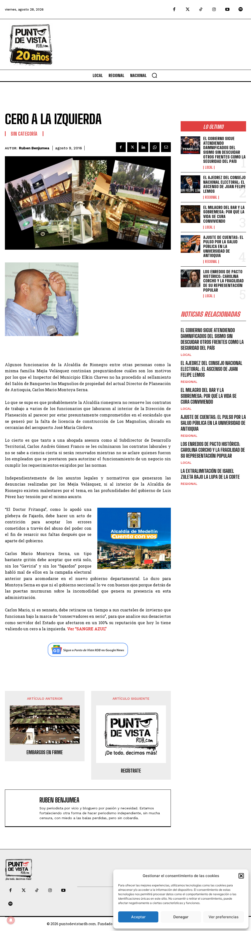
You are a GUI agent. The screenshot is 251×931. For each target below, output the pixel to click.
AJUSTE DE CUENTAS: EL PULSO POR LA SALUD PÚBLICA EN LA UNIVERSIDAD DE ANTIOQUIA (223, 246)
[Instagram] (214, 9)
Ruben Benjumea (34, 148)
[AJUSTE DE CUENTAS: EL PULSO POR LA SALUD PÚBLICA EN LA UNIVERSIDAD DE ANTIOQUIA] (190, 244)
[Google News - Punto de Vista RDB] (88, 649)
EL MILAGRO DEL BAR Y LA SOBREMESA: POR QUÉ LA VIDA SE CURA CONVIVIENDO (224, 214)
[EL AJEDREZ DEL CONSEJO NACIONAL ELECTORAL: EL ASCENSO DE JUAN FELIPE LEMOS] (190, 184)
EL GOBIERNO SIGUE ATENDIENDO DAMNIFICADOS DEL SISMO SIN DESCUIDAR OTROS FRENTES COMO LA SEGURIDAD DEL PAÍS (224, 150)
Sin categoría (24, 133)
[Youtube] (227, 9)
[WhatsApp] (155, 147)
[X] (132, 147)
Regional (211, 197)
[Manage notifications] (11, 920)
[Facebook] (174, 9)
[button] (241, 875)
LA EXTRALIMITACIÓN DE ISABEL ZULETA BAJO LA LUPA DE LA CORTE (210, 474)
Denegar (180, 917)
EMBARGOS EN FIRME (44, 752)
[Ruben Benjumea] (24, 808)
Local (209, 167)
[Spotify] (240, 9)
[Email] (166, 147)
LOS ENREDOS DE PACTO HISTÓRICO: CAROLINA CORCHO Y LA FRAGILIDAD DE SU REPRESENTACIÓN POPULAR (223, 281)
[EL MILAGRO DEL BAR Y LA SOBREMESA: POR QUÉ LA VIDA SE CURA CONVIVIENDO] (190, 214)
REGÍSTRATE (131, 771)
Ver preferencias (223, 917)
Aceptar (138, 917)
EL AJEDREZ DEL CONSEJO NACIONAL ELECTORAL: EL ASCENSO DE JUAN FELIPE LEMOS (224, 184)
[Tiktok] (200, 9)
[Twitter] (187, 9)
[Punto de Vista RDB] (31, 44)
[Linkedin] (143, 147)
